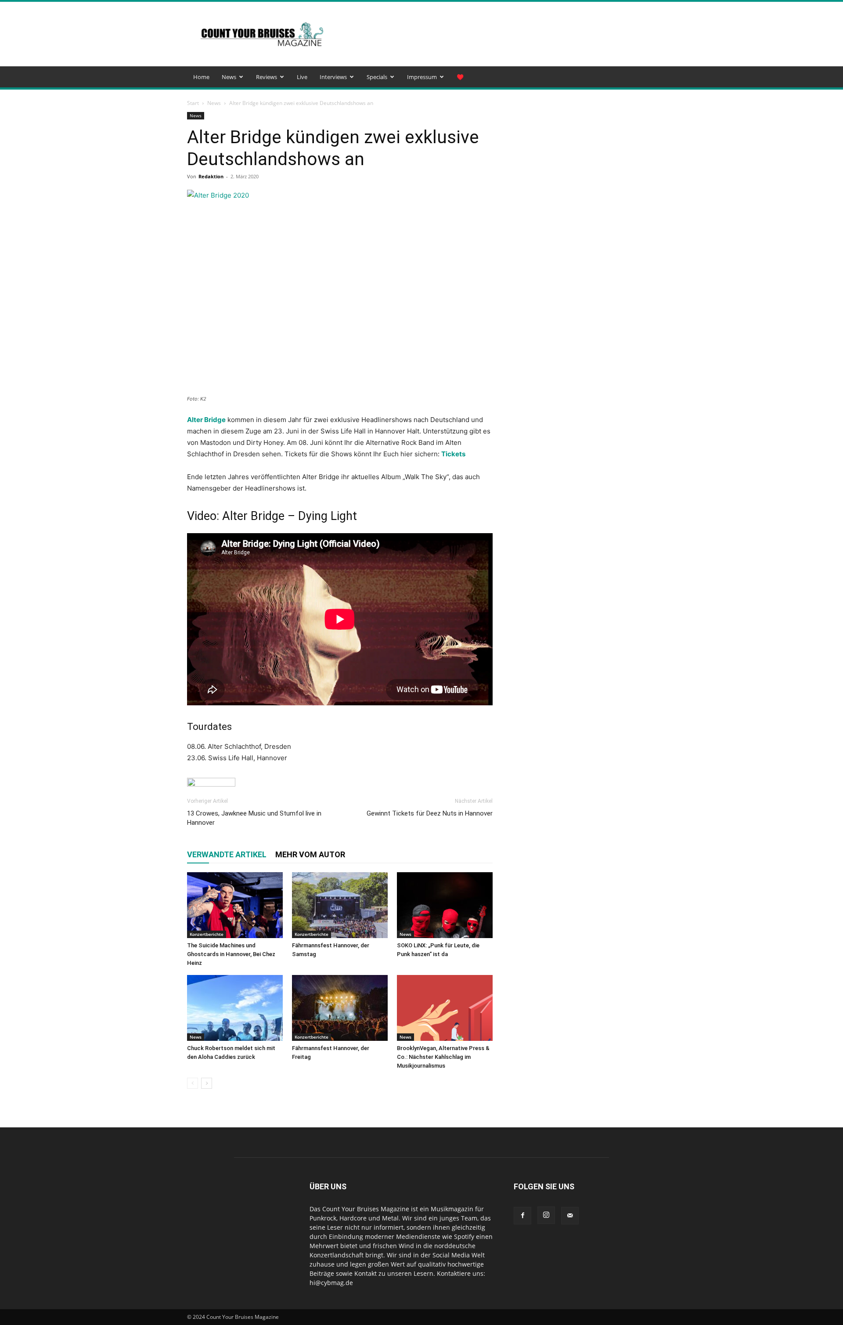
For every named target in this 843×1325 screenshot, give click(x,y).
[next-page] (206, 1083)
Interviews (333, 77)
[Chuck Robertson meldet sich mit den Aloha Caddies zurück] (235, 1008)
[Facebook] (522, 1215)
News (229, 77)
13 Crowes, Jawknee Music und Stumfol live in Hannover (254, 818)
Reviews (266, 77)
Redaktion (210, 176)
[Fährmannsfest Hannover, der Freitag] (340, 1008)
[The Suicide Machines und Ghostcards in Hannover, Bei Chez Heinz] (235, 905)
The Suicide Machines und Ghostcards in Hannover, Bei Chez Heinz (231, 954)
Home (201, 77)
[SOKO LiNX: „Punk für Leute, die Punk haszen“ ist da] (445, 905)
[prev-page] (192, 1083)
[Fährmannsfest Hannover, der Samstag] (340, 905)
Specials (377, 77)
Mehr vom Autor (310, 854)
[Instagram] (546, 1215)
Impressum (422, 77)
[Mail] (570, 1215)
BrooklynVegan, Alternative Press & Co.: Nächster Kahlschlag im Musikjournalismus (443, 1057)
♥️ (460, 77)
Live (302, 77)
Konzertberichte (206, 934)
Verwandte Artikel (227, 854)
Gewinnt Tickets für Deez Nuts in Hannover (430, 813)
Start (193, 103)
